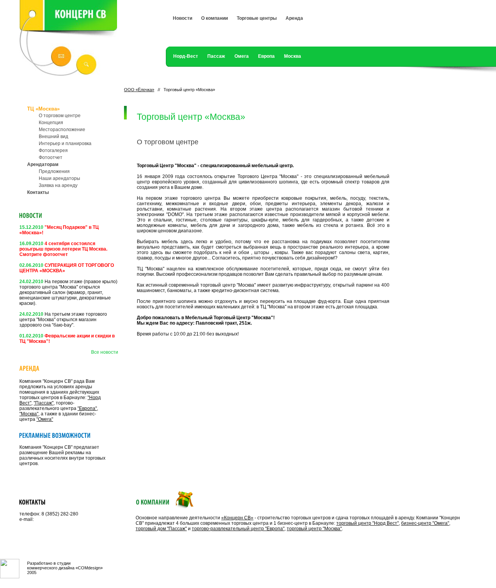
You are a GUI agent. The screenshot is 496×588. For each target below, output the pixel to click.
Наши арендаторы (59, 178)
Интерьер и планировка (65, 143)
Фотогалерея (53, 150)
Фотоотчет (50, 157)
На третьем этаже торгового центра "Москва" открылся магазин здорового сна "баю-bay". (63, 319)
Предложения (54, 171)
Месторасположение (62, 129)
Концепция (51, 122)
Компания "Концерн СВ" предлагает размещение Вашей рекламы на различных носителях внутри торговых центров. (62, 455)
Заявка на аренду (58, 185)
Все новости (104, 352)
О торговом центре (60, 115)
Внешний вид (53, 136)
